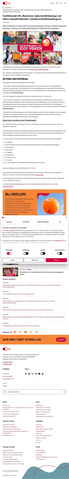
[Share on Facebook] (14, 332)
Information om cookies (9, 475)
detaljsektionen (59, 240)
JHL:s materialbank (40, 452)
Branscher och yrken (8, 421)
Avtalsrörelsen (6, 405)
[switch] (26, 253)
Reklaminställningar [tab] (43, 222)
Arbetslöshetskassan (8, 379)
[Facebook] (26, 374)
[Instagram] (36, 374)
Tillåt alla (56, 260)
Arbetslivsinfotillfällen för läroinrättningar (47, 457)
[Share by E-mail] (25, 332)
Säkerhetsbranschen (8, 435)
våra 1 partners (11, 230)
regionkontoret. (39, 175)
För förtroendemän (7, 457)
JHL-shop (38, 442)
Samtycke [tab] (9, 222)
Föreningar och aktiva (9, 447)
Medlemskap (39, 421)
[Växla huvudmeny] (65, 3)
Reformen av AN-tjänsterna (42, 412)
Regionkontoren (7, 364)
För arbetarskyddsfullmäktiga (10, 459)
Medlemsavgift (39, 426)
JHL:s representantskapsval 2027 (11, 411)
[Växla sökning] (57, 3)
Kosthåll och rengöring (9, 424)
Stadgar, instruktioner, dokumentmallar (13, 452)
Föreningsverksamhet (8, 450)
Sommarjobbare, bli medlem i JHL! (44, 416)
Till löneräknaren (40, 459)
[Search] (64, 392)
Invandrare (38, 440)
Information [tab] (26, 222)
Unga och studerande (41, 438)
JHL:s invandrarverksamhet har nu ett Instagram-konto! (18, 294)
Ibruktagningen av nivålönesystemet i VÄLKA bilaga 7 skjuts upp (21, 326)
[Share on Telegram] (36, 332)
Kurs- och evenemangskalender (11, 414)
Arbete (37, 402)
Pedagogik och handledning (10, 426)
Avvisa (13, 260)
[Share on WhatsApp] (31, 332)
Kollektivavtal (39, 405)
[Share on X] (20, 332)
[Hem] (3, 7)
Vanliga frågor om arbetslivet (43, 407)
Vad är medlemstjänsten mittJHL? (44, 429)
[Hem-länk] (7, 3)
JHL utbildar (39, 433)
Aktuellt (5, 402)
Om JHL (38, 447)
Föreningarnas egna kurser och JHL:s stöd (13, 464)
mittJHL (52, 3)
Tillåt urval (34, 260)
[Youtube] (39, 374)
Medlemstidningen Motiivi (9, 416)
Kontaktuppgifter (7, 362)
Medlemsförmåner (40, 431)
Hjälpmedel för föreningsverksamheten (13, 455)
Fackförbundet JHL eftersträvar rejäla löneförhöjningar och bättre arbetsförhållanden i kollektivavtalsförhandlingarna (27, 11)
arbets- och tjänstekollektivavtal (39, 69)
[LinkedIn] (29, 374)
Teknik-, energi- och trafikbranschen (12, 429)
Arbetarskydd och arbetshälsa (43, 410)
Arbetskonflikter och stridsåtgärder (12, 461)
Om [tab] (60, 222)
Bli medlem (61, 340)
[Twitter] (33, 374)
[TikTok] (43, 374)
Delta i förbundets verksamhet (43, 435)
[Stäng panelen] (66, 217)
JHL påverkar (39, 455)
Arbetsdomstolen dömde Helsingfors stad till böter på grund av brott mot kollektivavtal (28, 310)
